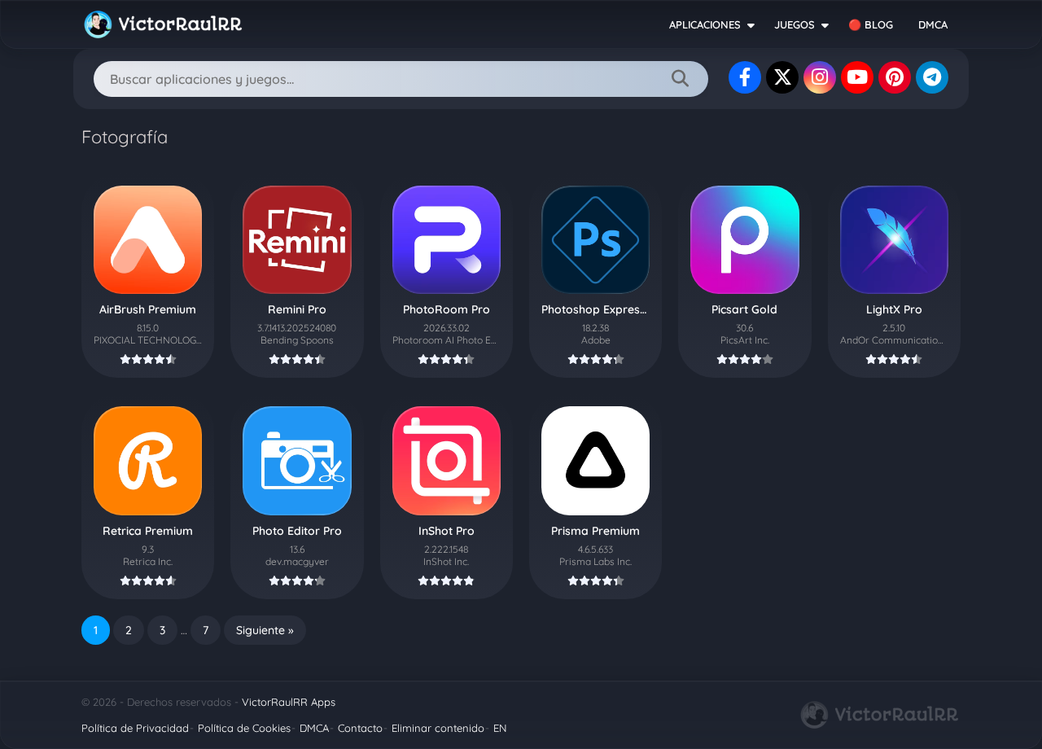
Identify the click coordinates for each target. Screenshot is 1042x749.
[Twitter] (782, 77)
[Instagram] (819, 77)
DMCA (933, 24)
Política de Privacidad (135, 727)
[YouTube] (857, 77)
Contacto (360, 727)
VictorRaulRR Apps (288, 701)
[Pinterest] (894, 77)
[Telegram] (932, 77)
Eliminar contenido (438, 727)
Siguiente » (265, 630)
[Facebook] (745, 77)
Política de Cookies (244, 727)
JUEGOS (794, 24)
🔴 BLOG (870, 24)
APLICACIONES (705, 24)
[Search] (679, 79)
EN (499, 727)
